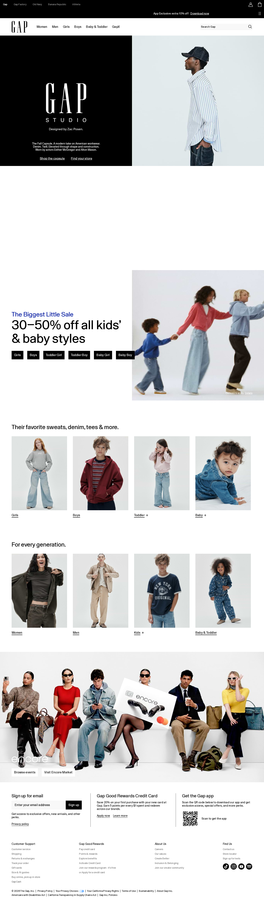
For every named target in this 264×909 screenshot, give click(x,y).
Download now (199, 13)
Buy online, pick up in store (26, 877)
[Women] (39, 594)
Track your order (20, 863)
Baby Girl (103, 355)
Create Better (162, 858)
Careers (159, 849)
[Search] (250, 26)
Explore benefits (88, 858)
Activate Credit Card (89, 863)
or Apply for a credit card (92, 872)
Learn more (120, 815)
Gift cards (17, 867)
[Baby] (223, 477)
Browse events (24, 772)
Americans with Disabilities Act (28, 895)
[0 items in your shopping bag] (259, 4)
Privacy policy (20, 824)
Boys (77, 27)
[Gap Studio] (132, 101)
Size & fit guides (20, 872)
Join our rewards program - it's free (97, 867)
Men (55, 27)
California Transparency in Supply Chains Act (72, 895)
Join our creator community (169, 867)
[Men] (100, 594)
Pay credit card (87, 849)
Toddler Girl (54, 355)
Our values (160, 854)
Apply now (103, 815)
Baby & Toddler (96, 27)
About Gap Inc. (165, 891)
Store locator (230, 854)
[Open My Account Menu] (250, 4)
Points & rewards (88, 854)
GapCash (16, 881)
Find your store (81, 158)
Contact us (228, 849)
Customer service (21, 849)
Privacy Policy (45, 891)
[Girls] (39, 477)
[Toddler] (162, 477)
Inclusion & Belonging (167, 863)
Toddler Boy (79, 355)
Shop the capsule (52, 158)
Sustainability (146, 891)
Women (42, 27)
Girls (66, 27)
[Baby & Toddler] (223, 594)
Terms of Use (129, 891)
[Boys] (100, 477)
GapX (116, 27)
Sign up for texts (231, 858)
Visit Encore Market (58, 772)
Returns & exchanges (23, 858)
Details (248, 393)
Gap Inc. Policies (108, 895)
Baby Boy (125, 355)
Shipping (16, 854)
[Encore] (132, 715)
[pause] (259, 13)
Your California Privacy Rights (103, 891)
